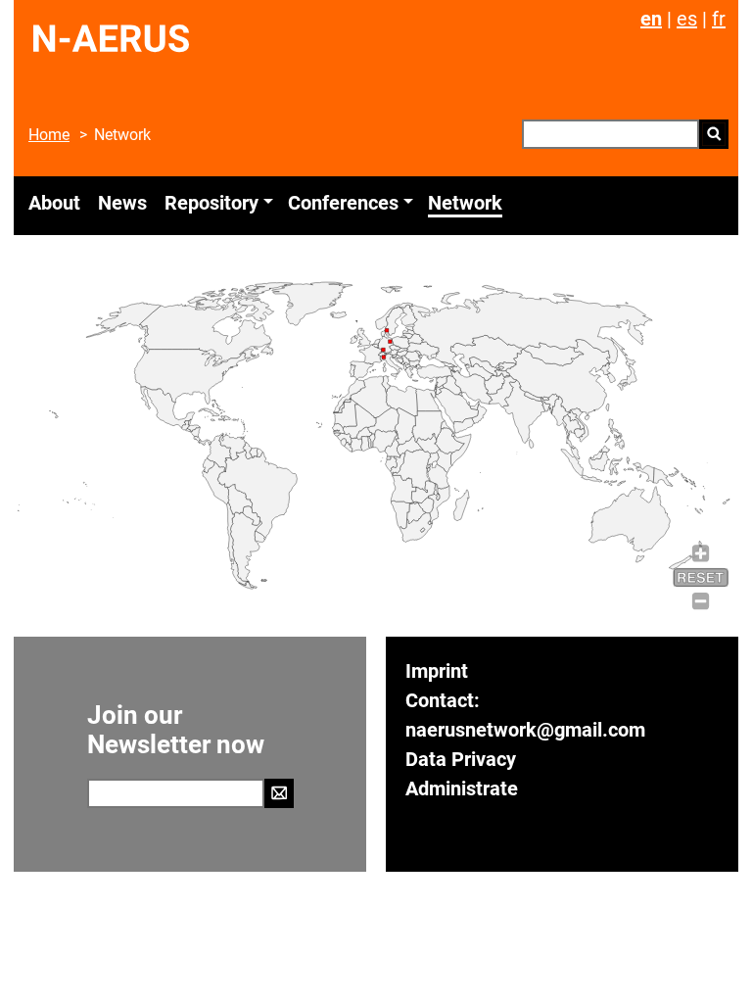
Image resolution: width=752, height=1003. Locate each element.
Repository (211, 203)
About (54, 203)
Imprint (436, 671)
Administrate (461, 788)
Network (465, 203)
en (651, 18)
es (687, 18)
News (122, 203)
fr (719, 18)
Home (49, 134)
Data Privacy (460, 759)
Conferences (343, 203)
